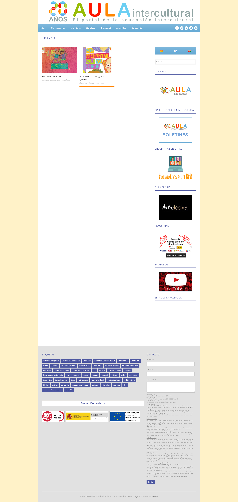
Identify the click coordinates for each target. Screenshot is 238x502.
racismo (45, 83)
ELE (94, 370)
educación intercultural (81, 370)
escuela (102, 370)
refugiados (106, 385)
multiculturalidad (98, 380)
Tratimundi (106, 28)
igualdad (105, 375)
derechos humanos (68, 365)
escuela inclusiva (115, 370)
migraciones (83, 380)
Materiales (76, 28)
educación (47, 370)
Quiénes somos (58, 28)
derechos (45, 80)
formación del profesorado (53, 375)
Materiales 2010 (51, 76)
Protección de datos (92, 403)
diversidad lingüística (130, 365)
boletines (87, 361)
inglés (123, 375)
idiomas (95, 375)
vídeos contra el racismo (52, 390)
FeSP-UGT (90, 496)
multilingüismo (129, 380)
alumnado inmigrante (51, 361)
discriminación (84, 365)
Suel (155, 496)
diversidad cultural (112, 365)
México (46, 385)
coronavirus (135, 361)
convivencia (122, 361)
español (128, 370)
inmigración (99, 83)
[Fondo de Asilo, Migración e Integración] (124, 421)
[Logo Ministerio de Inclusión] (87, 421)
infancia (53, 80)
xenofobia (68, 390)
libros (73, 380)
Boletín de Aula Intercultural (104, 361)
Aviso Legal (133, 496)
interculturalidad (63, 80)
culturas (54, 365)
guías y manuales (73, 375)
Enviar (150, 482)
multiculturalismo (114, 380)
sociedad (116, 385)
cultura (45, 365)
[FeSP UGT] (53, 421)
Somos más (137, 28)
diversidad (98, 365)
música (55, 385)
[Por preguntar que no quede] (96, 60)
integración (47, 380)
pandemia (65, 385)
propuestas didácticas (80, 385)
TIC (125, 385)
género (85, 375)
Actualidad (121, 28)
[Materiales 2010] (59, 60)
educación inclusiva (62, 370)
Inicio (43, 28)
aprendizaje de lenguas (71, 361)
